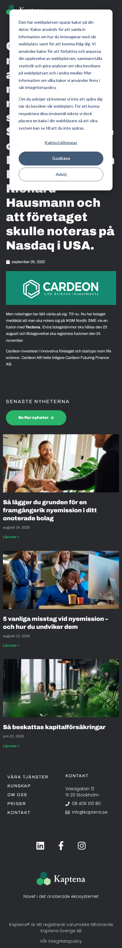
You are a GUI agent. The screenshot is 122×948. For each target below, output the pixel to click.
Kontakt (18, 812)
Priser (16, 803)
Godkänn (61, 158)
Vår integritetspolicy (61, 941)
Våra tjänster (28, 777)
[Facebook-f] (61, 845)
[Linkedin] (40, 845)
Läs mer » (11, 537)
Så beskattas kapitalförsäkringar (55, 727)
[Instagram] (81, 845)
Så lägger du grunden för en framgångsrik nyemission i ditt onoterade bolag (50, 510)
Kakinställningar (61, 142)
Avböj (61, 174)
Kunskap (19, 786)
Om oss (17, 795)
